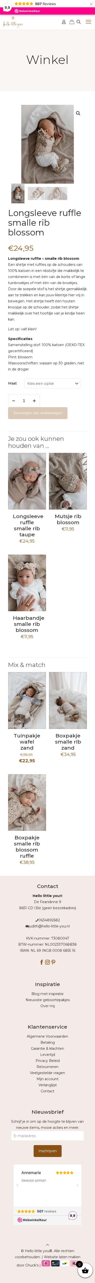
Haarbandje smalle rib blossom (28, 624)
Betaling (47, 1042)
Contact (47, 1091)
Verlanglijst (47, 1085)
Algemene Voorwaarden (47, 1036)
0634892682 (49, 920)
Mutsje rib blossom (68, 519)
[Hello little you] (13, 22)
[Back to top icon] (47, 1245)
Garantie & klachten (47, 1048)
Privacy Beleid (48, 1061)
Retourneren (47, 1067)
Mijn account (47, 1079)
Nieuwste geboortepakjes (48, 1000)
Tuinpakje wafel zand (27, 742)
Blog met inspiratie (47, 994)
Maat (12, 383)
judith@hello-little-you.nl (49, 926)
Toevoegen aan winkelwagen (38, 413)
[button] (78, 113)
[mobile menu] (88, 22)
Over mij (47, 1006)
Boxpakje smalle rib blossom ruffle (27, 846)
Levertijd (47, 1054)
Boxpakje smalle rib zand (68, 742)
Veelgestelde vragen (47, 1073)
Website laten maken (62, 1257)
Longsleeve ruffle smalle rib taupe (28, 525)
